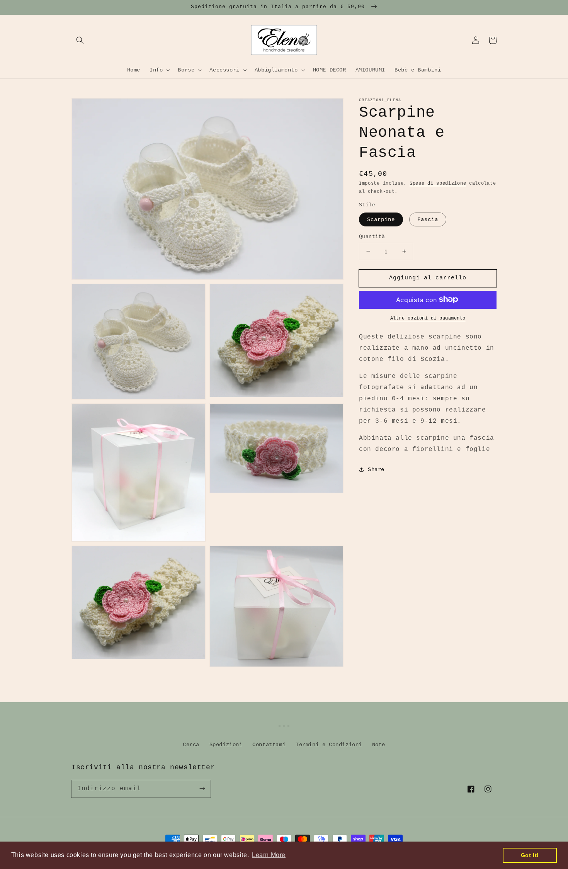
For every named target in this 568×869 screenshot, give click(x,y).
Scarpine (381, 219)
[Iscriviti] (202, 788)
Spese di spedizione (438, 183)
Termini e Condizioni (329, 744)
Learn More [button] (269, 855)
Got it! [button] (530, 855)
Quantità (372, 236)
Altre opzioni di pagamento (428, 318)
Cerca (191, 744)
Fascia (427, 219)
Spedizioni (226, 744)
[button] (79, 40)
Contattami (269, 744)
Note (378, 744)
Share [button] (376, 469)
